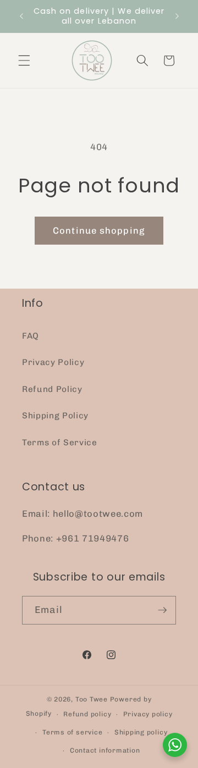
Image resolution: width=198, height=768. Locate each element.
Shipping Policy (55, 416)
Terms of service (72, 732)
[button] (24, 60)
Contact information (105, 750)
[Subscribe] (162, 610)
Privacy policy (148, 714)
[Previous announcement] (21, 16)
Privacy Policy (53, 362)
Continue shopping (99, 230)
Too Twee (91, 699)
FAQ (30, 336)
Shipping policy (141, 732)
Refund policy (87, 714)
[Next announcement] (177, 16)
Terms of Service (59, 442)
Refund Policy (52, 389)
